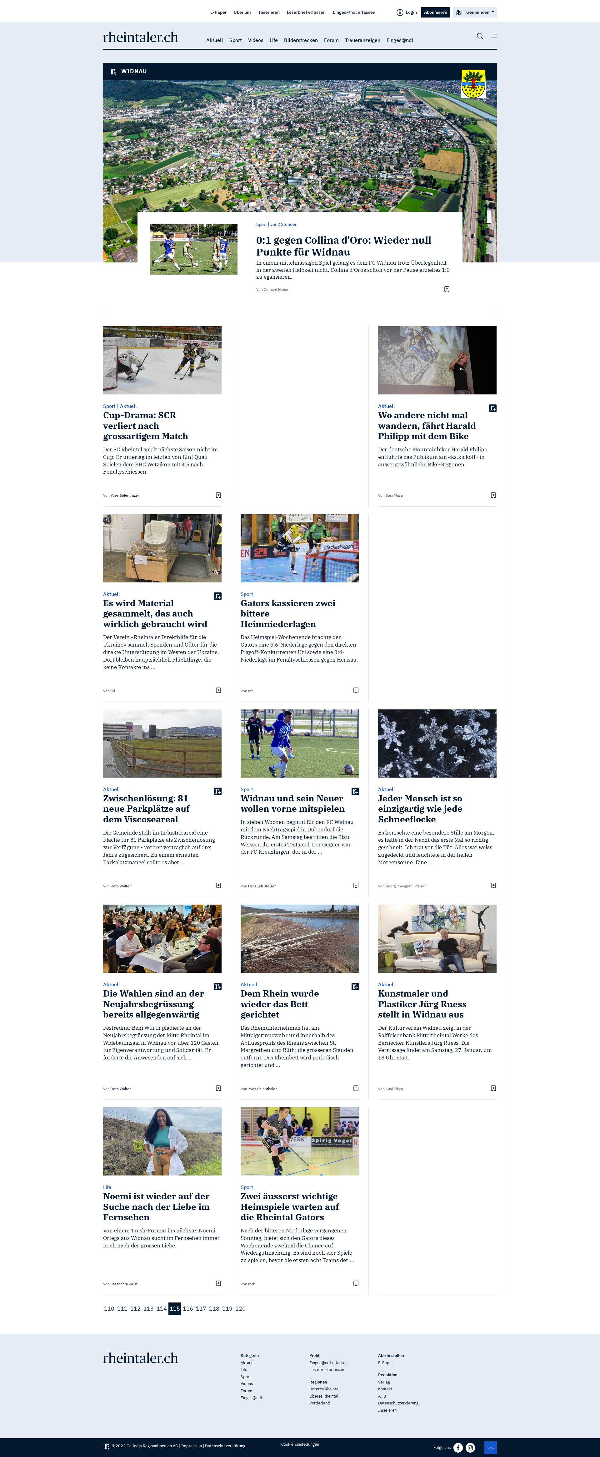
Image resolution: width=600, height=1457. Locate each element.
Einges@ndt (400, 40)
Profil (314, 1355)
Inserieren (269, 12)
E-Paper (218, 12)
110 (109, 1308)
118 (214, 1308)
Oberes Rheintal (323, 1396)
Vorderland (319, 1403)
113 (148, 1308)
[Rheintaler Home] (140, 36)
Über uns (243, 12)
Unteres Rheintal (324, 1389)
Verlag (384, 1382)
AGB (382, 1396)
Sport (235, 40)
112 (135, 1308)
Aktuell (214, 40)
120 (240, 1308)
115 (175, 1308)
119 (227, 1308)
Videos (255, 40)
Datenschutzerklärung (398, 1403)
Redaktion (388, 1375)
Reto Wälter (121, 886)
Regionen (318, 1382)
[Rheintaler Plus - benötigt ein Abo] (493, 408)
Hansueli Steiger (262, 886)
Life (274, 40)
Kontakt (385, 1389)
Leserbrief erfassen (306, 12)
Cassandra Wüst (124, 1284)
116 (188, 1308)
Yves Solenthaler (125, 495)
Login (411, 12)
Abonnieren (435, 12)
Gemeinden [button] (477, 12)
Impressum (191, 1446)
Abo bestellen (391, 1355)
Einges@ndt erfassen (354, 12)
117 (201, 1308)
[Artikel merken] (446, 289)
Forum (331, 40)
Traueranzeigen (362, 40)
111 (122, 1308)
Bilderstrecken (301, 40)
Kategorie (250, 1355)
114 (162, 1308)
